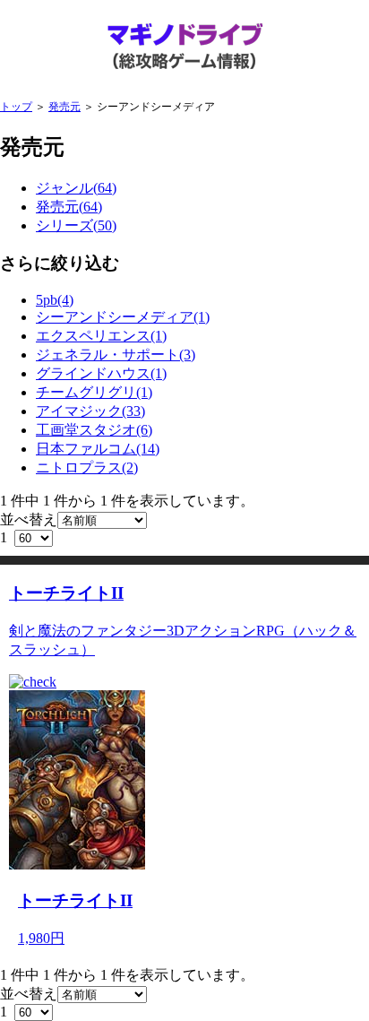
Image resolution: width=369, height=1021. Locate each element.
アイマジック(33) (90, 411)
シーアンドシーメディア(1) (123, 316)
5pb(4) (54, 299)
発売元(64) (69, 206)
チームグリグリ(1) (94, 392)
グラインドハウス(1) (101, 373)
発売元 (64, 106)
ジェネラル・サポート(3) (115, 354)
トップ (16, 106)
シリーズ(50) (76, 225)
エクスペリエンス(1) (101, 335)
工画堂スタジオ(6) (94, 429)
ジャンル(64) (76, 187)
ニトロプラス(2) (87, 467)
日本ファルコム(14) (97, 448)
